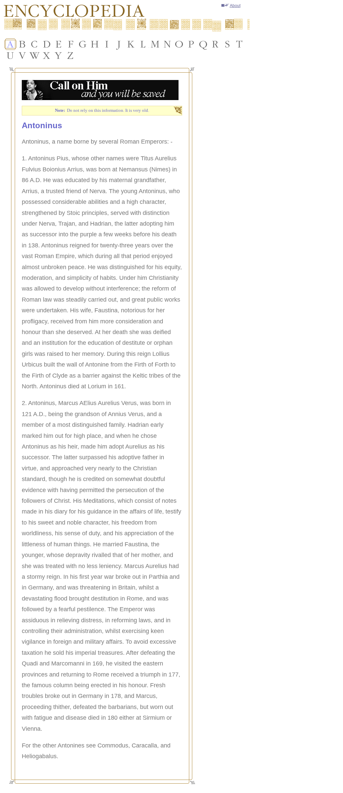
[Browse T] (239, 44)
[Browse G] (83, 44)
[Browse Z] (71, 55)
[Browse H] (95, 44)
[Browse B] (22, 44)
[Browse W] (34, 55)
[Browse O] (179, 44)
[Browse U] (10, 55)
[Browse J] (119, 44)
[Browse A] (10, 44)
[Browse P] (191, 44)
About (235, 5)
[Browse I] (107, 44)
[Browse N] (167, 44)
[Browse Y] (59, 55)
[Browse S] (227, 44)
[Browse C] (34, 44)
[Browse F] (71, 44)
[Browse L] (143, 44)
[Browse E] (59, 44)
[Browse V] (22, 55)
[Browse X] (47, 55)
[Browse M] (155, 44)
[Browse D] (47, 44)
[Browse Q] (203, 44)
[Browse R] (215, 44)
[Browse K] (131, 44)
